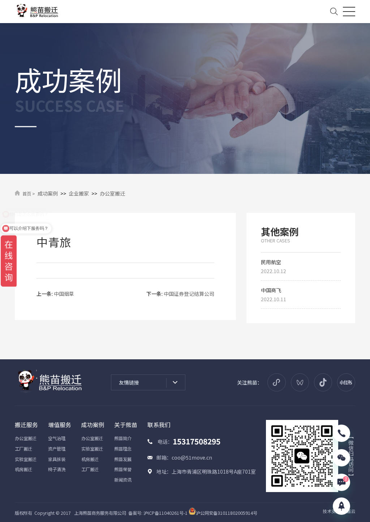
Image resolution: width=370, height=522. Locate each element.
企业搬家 (79, 193)
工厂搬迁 (23, 449)
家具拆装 (56, 459)
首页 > (28, 193)
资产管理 (56, 449)
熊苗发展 (123, 459)
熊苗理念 (123, 449)
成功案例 (48, 193)
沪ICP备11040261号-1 (165, 513)
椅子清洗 (56, 469)
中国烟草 (64, 293)
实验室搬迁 (25, 459)
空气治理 (56, 438)
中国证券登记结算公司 (189, 293)
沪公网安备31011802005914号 (226, 513)
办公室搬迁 (112, 193)
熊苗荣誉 (123, 469)
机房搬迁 (23, 469)
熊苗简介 (123, 438)
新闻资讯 (123, 480)
